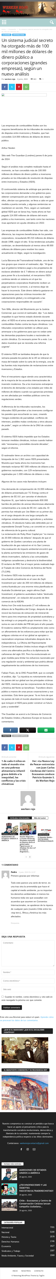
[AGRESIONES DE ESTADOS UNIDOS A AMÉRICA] (10, 829)
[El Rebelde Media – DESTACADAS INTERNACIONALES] (46, 829)
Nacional (5, 1232)
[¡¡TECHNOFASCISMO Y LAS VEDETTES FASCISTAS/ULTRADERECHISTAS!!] (9, 1189)
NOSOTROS (26, 1271)
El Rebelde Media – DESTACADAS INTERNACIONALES (45, 839)
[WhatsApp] (26, 87)
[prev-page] (26, 856)
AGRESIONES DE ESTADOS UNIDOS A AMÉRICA (10, 838)
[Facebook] (5, 87)
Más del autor (40, 818)
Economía (12, 29)
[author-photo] (28, 798)
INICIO (15, 1271)
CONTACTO (38, 1271)
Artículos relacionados (19, 818)
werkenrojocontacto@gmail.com (34, 1143)
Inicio (4, 29)
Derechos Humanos (10, 1242)
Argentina (24, 834)
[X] (12, 87)
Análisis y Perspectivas (10, 834)
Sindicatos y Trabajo (11, 1251)
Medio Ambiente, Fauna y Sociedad (18, 1256)
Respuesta (15, 923)
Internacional (19, 35)
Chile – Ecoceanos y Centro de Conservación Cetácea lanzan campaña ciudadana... (35, 1203)
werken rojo (10, 79)
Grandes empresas (20, 736)
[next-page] (29, 856)
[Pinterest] (19, 87)
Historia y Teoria (9, 1237)
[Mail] (34, 1149)
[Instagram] (28, 1149)
